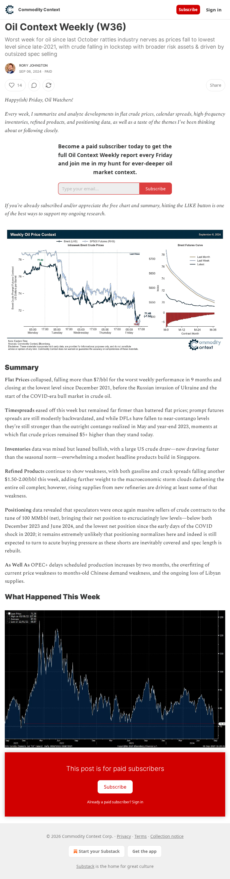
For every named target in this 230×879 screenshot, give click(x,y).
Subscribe (188, 9)
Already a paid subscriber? (115, 802)
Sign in (214, 10)
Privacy (124, 836)
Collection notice (167, 836)
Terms (140, 836)
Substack (85, 866)
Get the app (144, 851)
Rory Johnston (33, 65)
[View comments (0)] (34, 85)
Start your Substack (99, 851)
